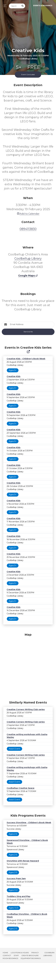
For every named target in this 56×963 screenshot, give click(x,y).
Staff (16, 955)
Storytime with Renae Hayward (23, 861)
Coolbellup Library (28, 258)
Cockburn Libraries (48, 954)
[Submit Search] (22, 6)
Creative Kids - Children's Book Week (26, 358)
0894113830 (28, 229)
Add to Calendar (29, 213)
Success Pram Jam (16, 878)
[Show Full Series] (28, 352)
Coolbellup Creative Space (20, 788)
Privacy (35, 953)
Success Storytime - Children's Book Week (29, 822)
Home (5, 953)
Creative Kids (13, 376)
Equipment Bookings (31, 958)
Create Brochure (30, 955)
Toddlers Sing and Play (18, 896)
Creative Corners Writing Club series (26, 709)
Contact (7, 955)
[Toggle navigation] (4, 5)
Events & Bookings (42, 5)
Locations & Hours (20, 953)
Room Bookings (10, 958)
